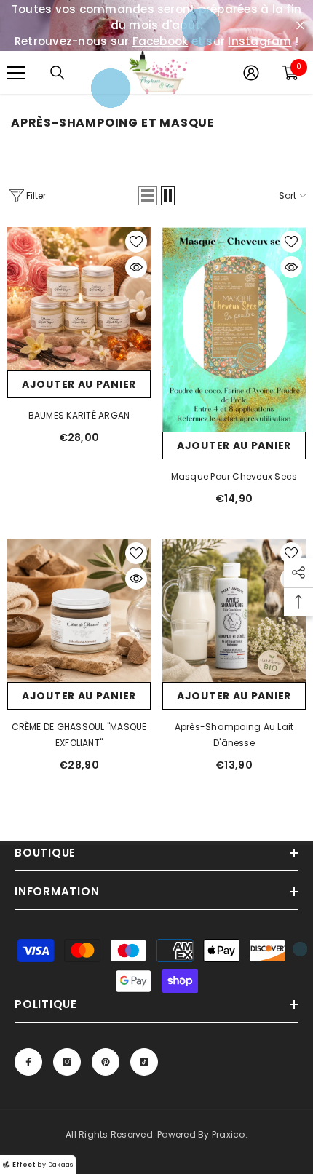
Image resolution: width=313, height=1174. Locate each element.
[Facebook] (28, 1062)
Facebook (160, 41)
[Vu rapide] (136, 267)
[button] (147, 195)
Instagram (259, 41)
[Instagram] (67, 1062)
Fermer (300, 25)
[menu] (16, 73)
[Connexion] (251, 72)
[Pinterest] (105, 1062)
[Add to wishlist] (136, 242)
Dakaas (60, 1164)
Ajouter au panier (79, 384)
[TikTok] (144, 1062)
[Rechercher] (57, 73)
